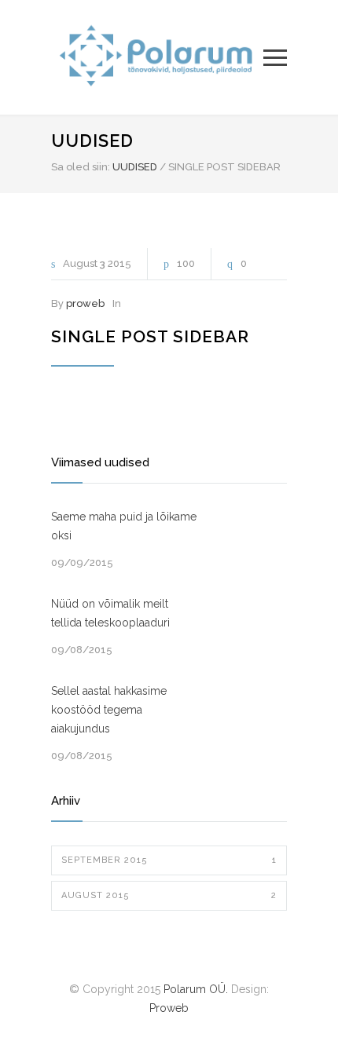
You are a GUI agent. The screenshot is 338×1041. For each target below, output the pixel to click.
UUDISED (92, 140)
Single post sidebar (150, 336)
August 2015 (169, 895)
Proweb (169, 1008)
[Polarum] (157, 57)
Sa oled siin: (80, 167)
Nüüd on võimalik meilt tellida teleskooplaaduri (110, 613)
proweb (85, 303)
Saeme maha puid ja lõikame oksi (124, 526)
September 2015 (169, 860)
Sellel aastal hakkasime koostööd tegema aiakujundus (109, 710)
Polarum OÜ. (195, 989)
